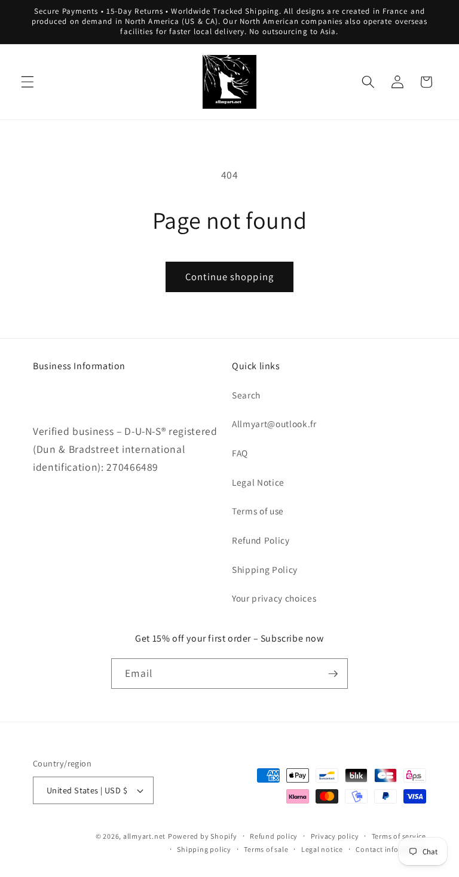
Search (246, 395)
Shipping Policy (265, 569)
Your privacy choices (274, 598)
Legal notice (322, 849)
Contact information (391, 849)
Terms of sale (266, 849)
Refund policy (274, 836)
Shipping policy (204, 849)
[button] (27, 82)
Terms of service (399, 836)
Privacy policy (335, 836)
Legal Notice (258, 482)
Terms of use (258, 511)
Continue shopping (229, 276)
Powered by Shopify (202, 836)
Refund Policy (261, 540)
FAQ (240, 453)
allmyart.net (144, 836)
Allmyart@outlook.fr (274, 424)
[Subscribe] (333, 673)
